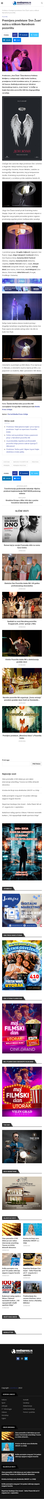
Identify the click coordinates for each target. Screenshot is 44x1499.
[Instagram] (22, 1358)
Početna (4, 10)
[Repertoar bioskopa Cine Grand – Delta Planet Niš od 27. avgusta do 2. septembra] (32, 1259)
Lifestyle (4, 1406)
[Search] (42, 3)
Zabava (4, 1412)
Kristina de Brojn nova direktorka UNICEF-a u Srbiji (20, 790)
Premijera (7, 465)
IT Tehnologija (7, 1409)
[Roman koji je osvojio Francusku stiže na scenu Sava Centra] (22, 529)
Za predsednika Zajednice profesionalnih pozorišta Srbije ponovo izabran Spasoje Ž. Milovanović (22, 443)
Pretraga (5, 760)
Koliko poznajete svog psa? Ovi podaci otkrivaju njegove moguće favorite (11, 1270)
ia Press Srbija (22, 414)
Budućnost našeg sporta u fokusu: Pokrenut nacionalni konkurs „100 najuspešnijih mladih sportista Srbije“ (11, 1300)
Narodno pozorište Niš (20, 462)
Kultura (4, 1399)
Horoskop (5, 1415)
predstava (35, 462)
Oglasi (4, 1418)
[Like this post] (15, 35)
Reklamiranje (27, 1406)
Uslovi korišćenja (29, 1409)
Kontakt (26, 1399)
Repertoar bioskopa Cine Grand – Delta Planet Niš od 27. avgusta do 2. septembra (32, 1271)
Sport (3, 1403)
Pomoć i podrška (29, 1412)
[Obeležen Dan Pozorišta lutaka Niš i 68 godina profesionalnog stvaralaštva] (22, 567)
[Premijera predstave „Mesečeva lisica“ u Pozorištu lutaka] (22, 719)
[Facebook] (17, 1358)
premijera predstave (19, 465)
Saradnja (26, 1403)
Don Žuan (7, 462)
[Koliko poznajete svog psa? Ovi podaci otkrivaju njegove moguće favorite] (11, 1259)
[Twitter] (26, 1358)
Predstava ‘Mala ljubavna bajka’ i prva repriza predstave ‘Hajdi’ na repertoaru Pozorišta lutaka (22, 429)
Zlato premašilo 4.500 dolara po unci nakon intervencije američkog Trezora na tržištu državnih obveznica (20, 782)
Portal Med (12, 414)
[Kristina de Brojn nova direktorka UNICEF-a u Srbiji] (32, 1229)
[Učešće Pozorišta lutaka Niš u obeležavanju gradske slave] (22, 643)
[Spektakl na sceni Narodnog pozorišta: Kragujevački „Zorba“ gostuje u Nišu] (22, 605)
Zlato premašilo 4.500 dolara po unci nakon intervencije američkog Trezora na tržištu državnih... (28, 1435)
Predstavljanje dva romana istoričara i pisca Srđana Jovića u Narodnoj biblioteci (32, 1299)
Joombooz (14, 1388)
